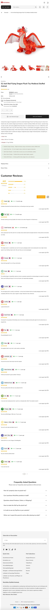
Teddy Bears (29, 563)
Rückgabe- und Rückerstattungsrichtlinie (12, 570)
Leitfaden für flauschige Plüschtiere (11, 573)
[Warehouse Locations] (47, 7)
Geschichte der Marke (8, 557)
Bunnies (28, 570)
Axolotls (28, 568)
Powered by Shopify (35, 604)
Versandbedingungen (8, 565)
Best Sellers (7, 7)
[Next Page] (27, 474)
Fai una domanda (6, 98)
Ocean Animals (29, 560)
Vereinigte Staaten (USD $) (28, 601)
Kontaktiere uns (6, 560)
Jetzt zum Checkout (37, 116)
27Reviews (4, 185)
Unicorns (28, 565)
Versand (10, 93)
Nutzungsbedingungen (8, 568)
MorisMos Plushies (25, 604)
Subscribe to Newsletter (10, 535)
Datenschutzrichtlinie (8, 563)
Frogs (27, 573)
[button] (5, 69)
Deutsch (16, 601)
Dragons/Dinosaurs (30, 557)
